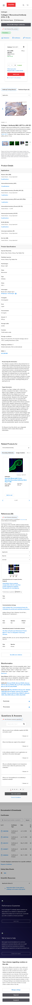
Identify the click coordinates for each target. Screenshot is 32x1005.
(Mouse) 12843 (15, 695)
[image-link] (16, 109)
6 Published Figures (8, 20)
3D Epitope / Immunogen (7, 293)
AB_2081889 (4, 353)
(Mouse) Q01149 (5, 686)
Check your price (11, 69)
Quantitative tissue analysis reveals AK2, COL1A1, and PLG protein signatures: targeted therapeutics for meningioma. (11, 586)
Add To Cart (16, 74)
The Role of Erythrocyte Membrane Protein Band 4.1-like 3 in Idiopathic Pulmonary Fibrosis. (15, 632)
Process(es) (6, 707)
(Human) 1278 (19, 691)
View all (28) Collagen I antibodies (16, 24)
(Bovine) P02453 (20, 683)
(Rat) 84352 (22, 695)
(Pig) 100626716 (20, 693)
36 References (20, 20)
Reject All (16, 995)
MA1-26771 (5, 134)
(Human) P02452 (11, 683)
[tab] (16, 701)
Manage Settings (16, 990)
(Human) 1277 (21, 689)
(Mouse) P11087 (19, 684)
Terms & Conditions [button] (16, 797)
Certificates (17, 38)
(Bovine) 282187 (11, 691)
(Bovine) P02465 (10, 684)
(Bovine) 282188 (11, 693)
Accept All (16, 1000)
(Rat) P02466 (13, 686)
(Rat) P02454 (26, 684)
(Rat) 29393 (8, 695)
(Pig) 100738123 (13, 689)
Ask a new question (16, 793)
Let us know (22, 519)
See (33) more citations (16, 654)
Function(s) (6, 701)
